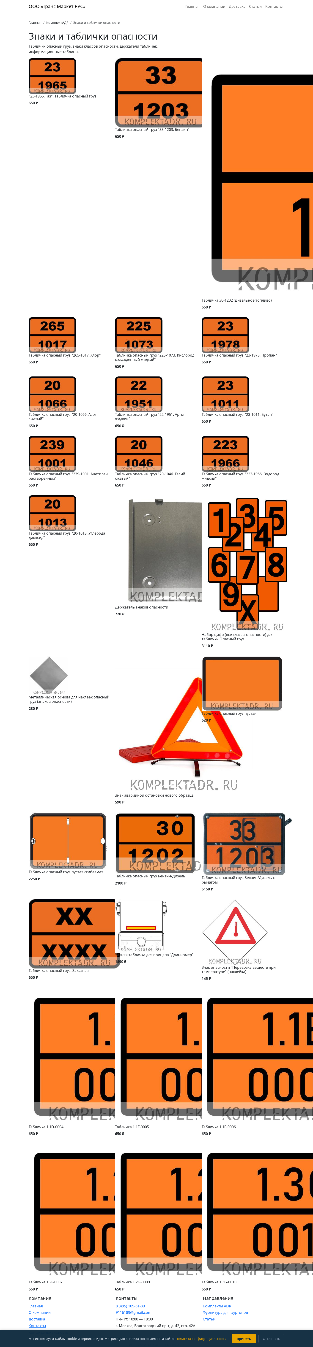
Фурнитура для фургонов (225, 1312)
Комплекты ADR (217, 1306)
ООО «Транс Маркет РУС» (57, 6)
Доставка (237, 6)
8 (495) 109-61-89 (130, 1306)
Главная (192, 6)
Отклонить (271, 1338)
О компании (214, 6)
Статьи (255, 6)
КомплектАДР (57, 22)
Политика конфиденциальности (201, 1338)
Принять (244, 1338)
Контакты (274, 6)
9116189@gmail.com (133, 1312)
